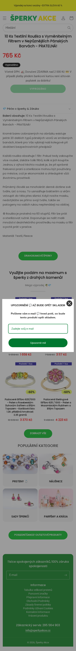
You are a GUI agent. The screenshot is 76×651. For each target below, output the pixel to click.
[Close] (69, 303)
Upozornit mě (38, 342)
